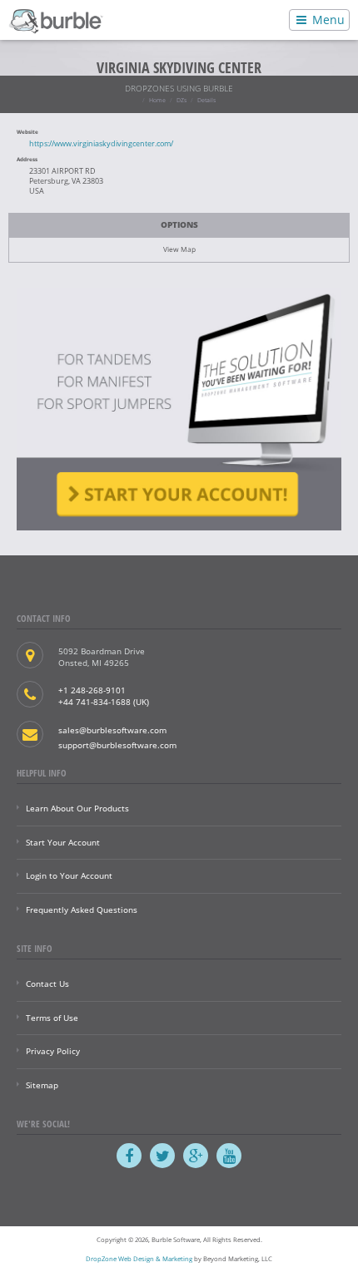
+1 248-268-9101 (92, 690)
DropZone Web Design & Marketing (139, 1259)
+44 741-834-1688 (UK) (103, 702)
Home (157, 100)
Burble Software (55, 20)
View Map (179, 249)
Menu (327, 19)
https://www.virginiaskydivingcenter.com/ (101, 143)
